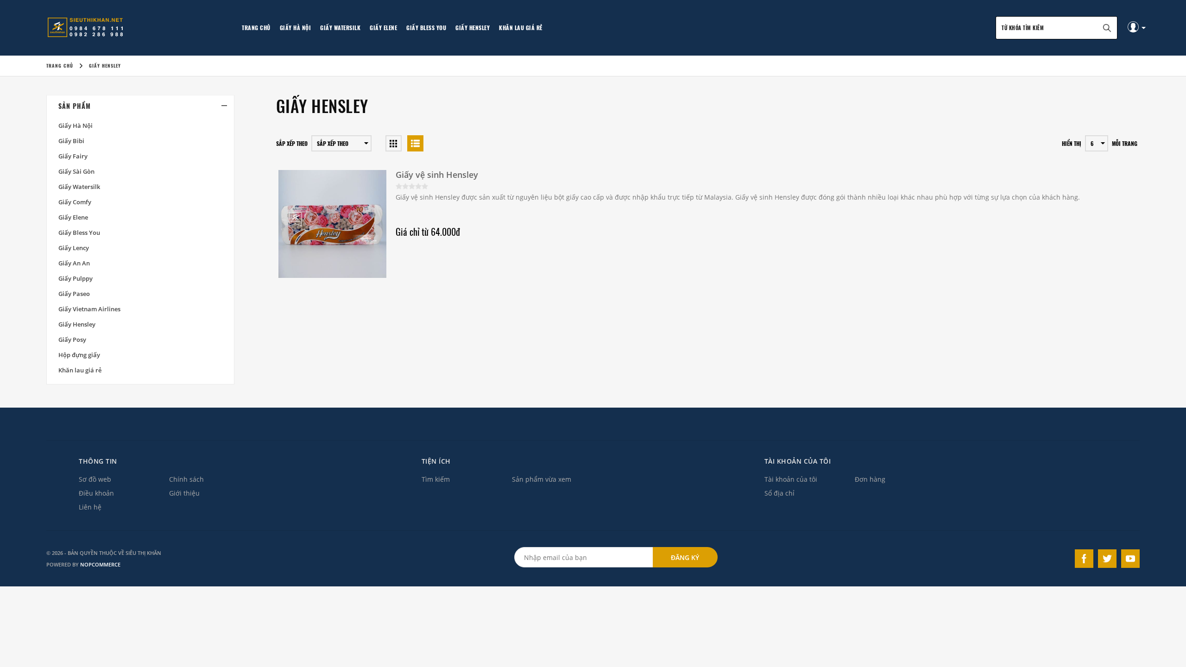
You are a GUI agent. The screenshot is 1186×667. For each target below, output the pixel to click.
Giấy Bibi (71, 141)
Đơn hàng (870, 479)
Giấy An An (74, 263)
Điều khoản (96, 493)
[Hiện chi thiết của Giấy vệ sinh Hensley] (332, 224)
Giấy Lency (73, 248)
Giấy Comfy (74, 202)
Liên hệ (90, 507)
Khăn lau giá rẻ (521, 27)
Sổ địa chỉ (779, 493)
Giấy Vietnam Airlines (89, 309)
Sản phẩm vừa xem (541, 479)
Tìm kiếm (436, 479)
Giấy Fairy (73, 156)
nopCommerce (100, 564)
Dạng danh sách (415, 143)
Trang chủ (256, 27)
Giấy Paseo (74, 293)
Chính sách (186, 479)
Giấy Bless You (426, 27)
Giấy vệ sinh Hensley (437, 174)
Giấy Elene (383, 27)
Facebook (1084, 558)
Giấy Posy (72, 339)
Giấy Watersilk (340, 27)
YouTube (1130, 558)
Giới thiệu (184, 493)
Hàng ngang (393, 143)
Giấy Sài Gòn (76, 171)
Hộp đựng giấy (79, 355)
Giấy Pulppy (75, 278)
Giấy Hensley (472, 27)
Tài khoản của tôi (790, 479)
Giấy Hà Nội (295, 27)
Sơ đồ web (95, 479)
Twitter (1107, 558)
